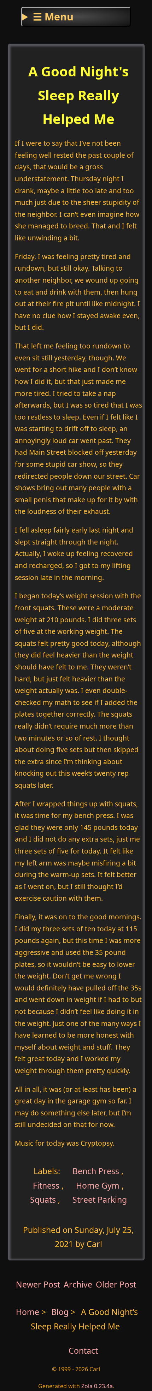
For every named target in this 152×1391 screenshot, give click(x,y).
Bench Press (94, 1171)
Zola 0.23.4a (97, 1386)
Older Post (116, 1284)
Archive (78, 1284)
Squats (43, 1199)
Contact (83, 1350)
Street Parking (99, 1199)
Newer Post (38, 1284)
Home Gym (97, 1185)
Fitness (46, 1185)
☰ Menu (53, 16)
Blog (61, 1311)
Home (27, 1311)
